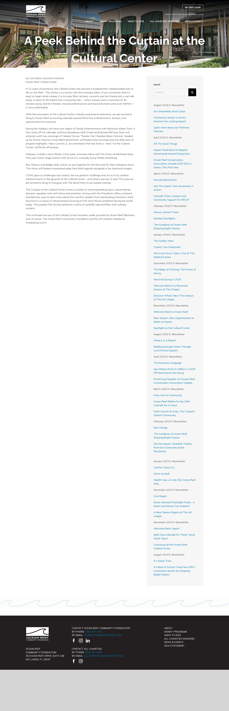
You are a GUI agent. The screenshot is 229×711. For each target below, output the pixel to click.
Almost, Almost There (166, 212)
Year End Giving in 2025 (167, 279)
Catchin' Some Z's (164, 467)
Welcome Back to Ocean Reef (171, 311)
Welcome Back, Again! (166, 528)
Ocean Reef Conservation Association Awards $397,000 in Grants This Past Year (172, 163)
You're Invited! (161, 473)
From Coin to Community (168, 395)
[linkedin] (88, 641)
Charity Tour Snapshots (167, 247)
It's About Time (162, 560)
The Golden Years (164, 240)
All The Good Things (165, 143)
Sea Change (161, 427)
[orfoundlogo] (36, 5)
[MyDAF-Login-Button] (192, 5)
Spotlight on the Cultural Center (172, 328)
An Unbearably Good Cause (169, 111)
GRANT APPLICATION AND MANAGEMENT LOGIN (184, 14)
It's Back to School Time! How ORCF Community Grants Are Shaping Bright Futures (174, 570)
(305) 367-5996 (93, 652)
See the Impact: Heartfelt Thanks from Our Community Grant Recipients (173, 447)
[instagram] (81, 641)
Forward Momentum (165, 179)
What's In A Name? (165, 340)
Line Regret (160, 496)
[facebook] (74, 641)
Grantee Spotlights (164, 218)
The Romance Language (168, 362)
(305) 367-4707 (93, 631)
